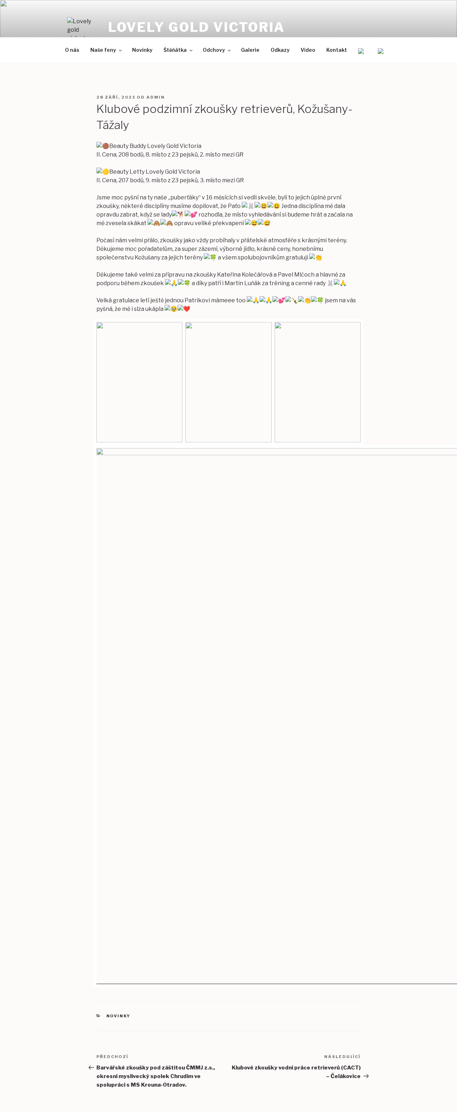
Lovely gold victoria (196, 27)
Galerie (250, 50)
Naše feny (103, 50)
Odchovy (214, 50)
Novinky (142, 50)
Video (308, 50)
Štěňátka (175, 50)
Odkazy (280, 50)
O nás (72, 50)
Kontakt (336, 50)
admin (155, 97)
